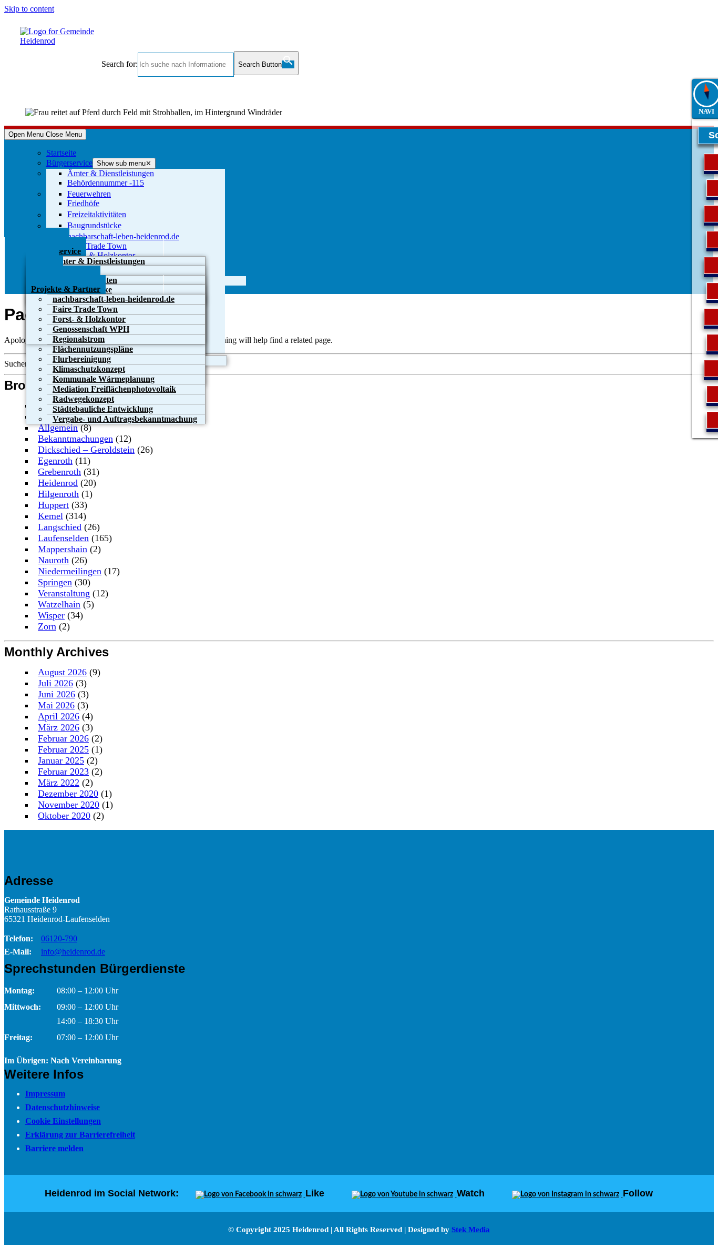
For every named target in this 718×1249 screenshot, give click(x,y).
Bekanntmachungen (75, 438)
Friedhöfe (83, 203)
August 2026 (62, 672)
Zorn (47, 626)
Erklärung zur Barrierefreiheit (80, 1134)
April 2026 (58, 716)
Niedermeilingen (69, 571)
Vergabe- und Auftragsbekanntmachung (125, 418)
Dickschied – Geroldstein (86, 449)
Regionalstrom (79, 338)
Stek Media (471, 1229)
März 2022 (58, 782)
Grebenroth (59, 471)
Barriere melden (54, 1148)
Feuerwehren (89, 193)
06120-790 (59, 938)
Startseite (61, 152)
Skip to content (29, 8)
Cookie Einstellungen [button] (63, 1120)
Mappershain (62, 549)
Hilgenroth (58, 494)
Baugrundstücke (94, 225)
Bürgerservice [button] (69, 162)
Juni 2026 (56, 694)
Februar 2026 (63, 738)
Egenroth (55, 460)
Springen (55, 582)
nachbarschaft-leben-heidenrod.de (123, 236)
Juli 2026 (55, 683)
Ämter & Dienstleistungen (110, 173)
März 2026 (58, 727)
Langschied (59, 527)
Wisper (51, 615)
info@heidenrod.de (73, 951)
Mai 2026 (56, 705)
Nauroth (53, 560)
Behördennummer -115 (105, 182)
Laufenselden (63, 538)
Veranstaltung (64, 593)
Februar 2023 (63, 771)
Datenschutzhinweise (62, 1107)
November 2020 (68, 804)
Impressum (45, 1093)
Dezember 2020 (68, 793)
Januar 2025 (61, 760)
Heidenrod (58, 483)
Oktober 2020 (64, 815)
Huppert (53, 505)
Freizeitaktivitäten (96, 214)
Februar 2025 (63, 749)
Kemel (50, 516)
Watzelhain (59, 604)
